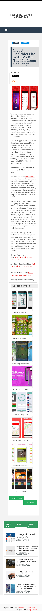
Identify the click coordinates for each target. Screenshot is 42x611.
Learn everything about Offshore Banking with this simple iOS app (26, 586)
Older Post (30, 502)
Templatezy (31, 609)
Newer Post (16, 498)
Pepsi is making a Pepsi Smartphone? (26, 535)
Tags (19, 524)
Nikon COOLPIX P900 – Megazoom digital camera (26, 560)
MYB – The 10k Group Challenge (23, 265)
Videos (30, 525)
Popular (8, 525)
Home (16, 43)
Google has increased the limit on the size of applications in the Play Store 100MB (27, 548)
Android (25, 43)
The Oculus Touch (26, 572)
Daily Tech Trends (21, 16)
